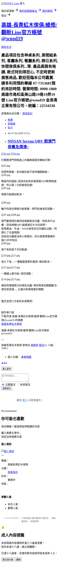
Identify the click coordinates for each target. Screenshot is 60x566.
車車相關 (26, 357)
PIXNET (15, 518)
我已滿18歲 (8, 559)
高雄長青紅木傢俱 (11, 324)
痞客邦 (34, 345)
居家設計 (27, 113)
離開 (18, 559)
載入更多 (7, 369)
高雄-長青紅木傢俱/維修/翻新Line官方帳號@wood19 (29, 31)
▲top (4, 362)
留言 (41, 345)
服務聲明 (35, 521)
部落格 (11, 123)
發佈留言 (7, 388)
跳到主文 (6, 47)
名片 (10, 127)
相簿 (10, 120)
